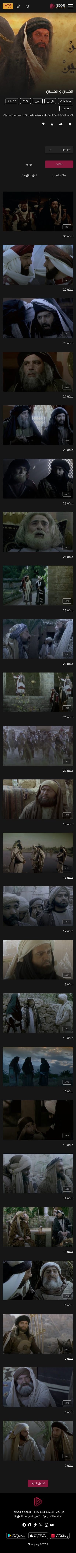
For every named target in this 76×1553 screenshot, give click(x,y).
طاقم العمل (59, 175)
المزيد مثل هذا (29, 175)
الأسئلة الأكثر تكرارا (44, 1512)
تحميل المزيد (38, 1483)
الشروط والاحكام (23, 1512)
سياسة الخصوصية (52, 1516)
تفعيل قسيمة (32, 1516)
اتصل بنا (18, 1516)
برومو (29, 164)
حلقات (59, 164)
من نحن (60, 1512)
